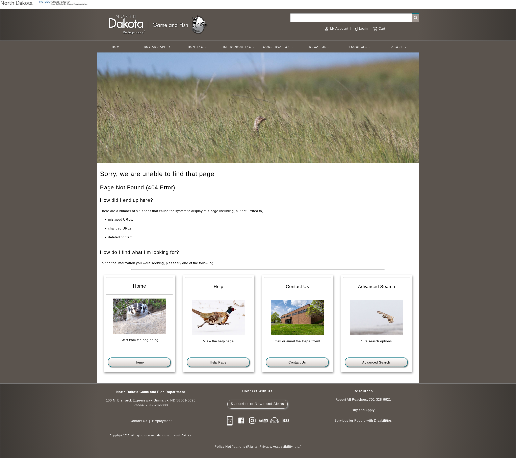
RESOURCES (358, 46)
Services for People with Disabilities (363, 420)
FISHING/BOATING (238, 46)
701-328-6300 (157, 405)
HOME (117, 46)
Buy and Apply (363, 410)
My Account (339, 28)
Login (363, 28)
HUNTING (197, 46)
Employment (162, 421)
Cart (382, 28)
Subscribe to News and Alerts (257, 404)
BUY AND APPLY (157, 46)
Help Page (218, 362)
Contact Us (297, 362)
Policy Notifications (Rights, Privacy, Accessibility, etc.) (257, 446)
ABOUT (399, 46)
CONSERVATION (278, 46)
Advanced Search (376, 362)
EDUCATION (318, 46)
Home (139, 362)
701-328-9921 (380, 399)
